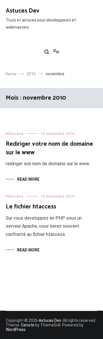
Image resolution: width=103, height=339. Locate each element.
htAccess (14, 134)
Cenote (27, 325)
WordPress (15, 329)
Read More (28, 179)
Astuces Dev (22, 11)
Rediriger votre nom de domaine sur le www (49, 148)
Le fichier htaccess (31, 207)
